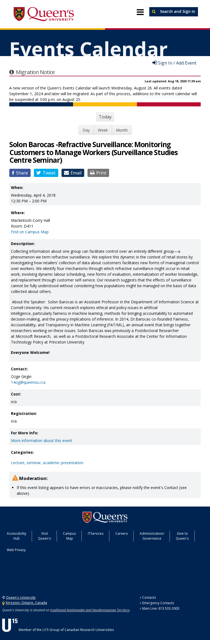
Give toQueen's (182, 536)
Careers (121, 533)
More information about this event (41, 440)
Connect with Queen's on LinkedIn (67, 576)
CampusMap (69, 536)
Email (76, 173)
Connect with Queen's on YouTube (53, 576)
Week (103, 130)
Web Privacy (16, 550)
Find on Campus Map (30, 231)
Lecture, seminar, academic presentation (47, 462)
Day (86, 130)
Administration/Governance (152, 536)
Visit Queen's (44, 536)
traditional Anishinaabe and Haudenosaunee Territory (90, 610)
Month (122, 130)
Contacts (149, 597)
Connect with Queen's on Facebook (26, 576)
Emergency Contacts (158, 603)
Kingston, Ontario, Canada (26, 602)
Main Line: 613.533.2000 (160, 608)
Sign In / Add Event (177, 62)
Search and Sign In (177, 11)
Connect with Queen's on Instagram (39, 576)
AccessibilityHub (16, 536)
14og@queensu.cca (28, 382)
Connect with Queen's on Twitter (12, 576)
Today (105, 117)
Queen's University (44, 14)
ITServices (96, 533)
